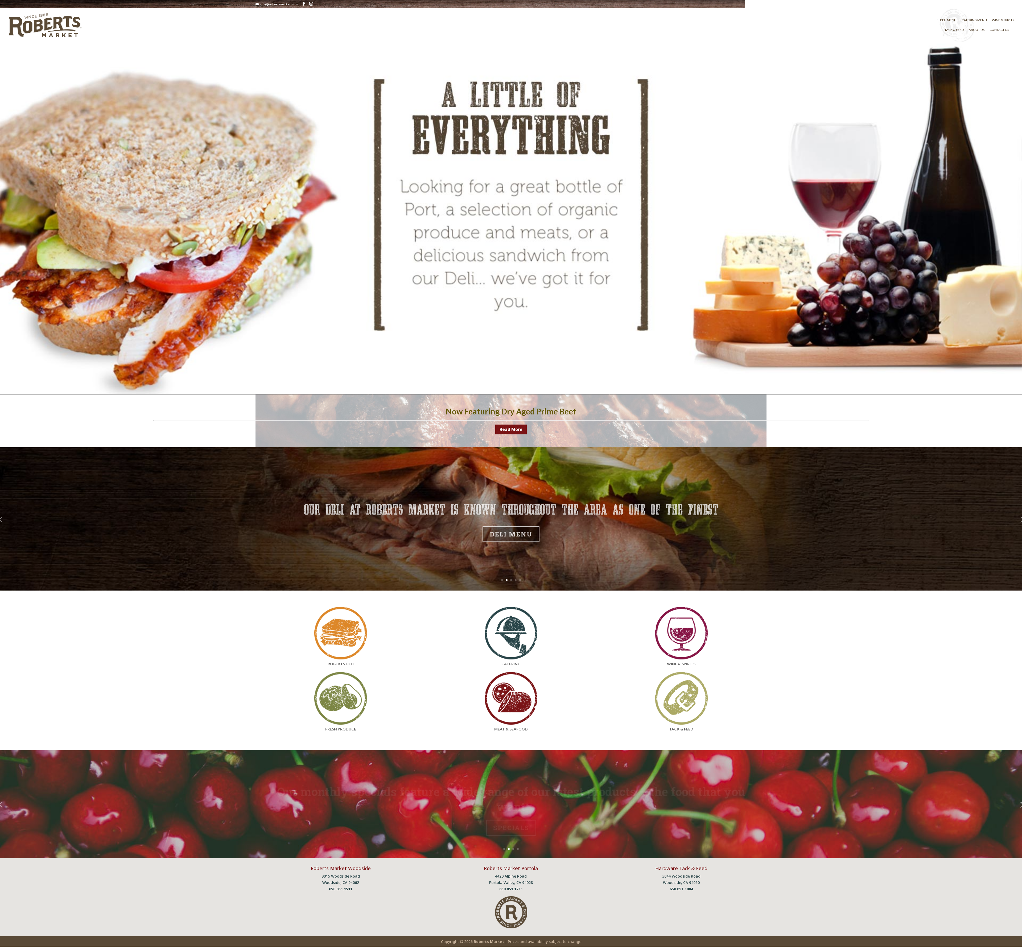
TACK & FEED (511, 543)
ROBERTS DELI (341, 664)
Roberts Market (489, 941)
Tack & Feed (954, 30)
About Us (976, 30)
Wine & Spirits (1003, 20)
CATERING (511, 664)
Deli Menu (948, 20)
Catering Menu (974, 20)
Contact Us (999, 30)
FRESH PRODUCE (340, 729)
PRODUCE (511, 819)
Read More (511, 429)
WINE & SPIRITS (681, 664)
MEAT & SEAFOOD (511, 729)
